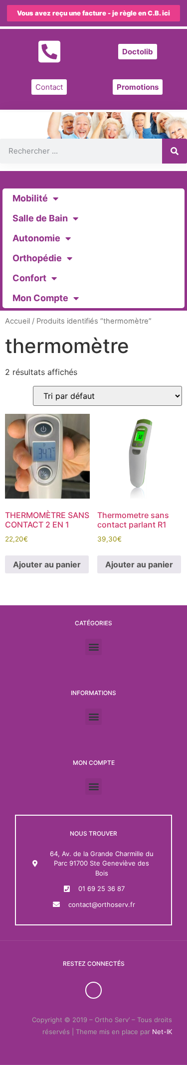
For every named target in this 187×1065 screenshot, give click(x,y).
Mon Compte (40, 298)
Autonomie (36, 238)
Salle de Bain (40, 218)
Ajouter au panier (47, 564)
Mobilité (30, 198)
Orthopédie (37, 258)
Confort (29, 278)
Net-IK (162, 1032)
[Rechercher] (174, 151)
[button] (93, 647)
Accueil (17, 321)
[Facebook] (93, 990)
